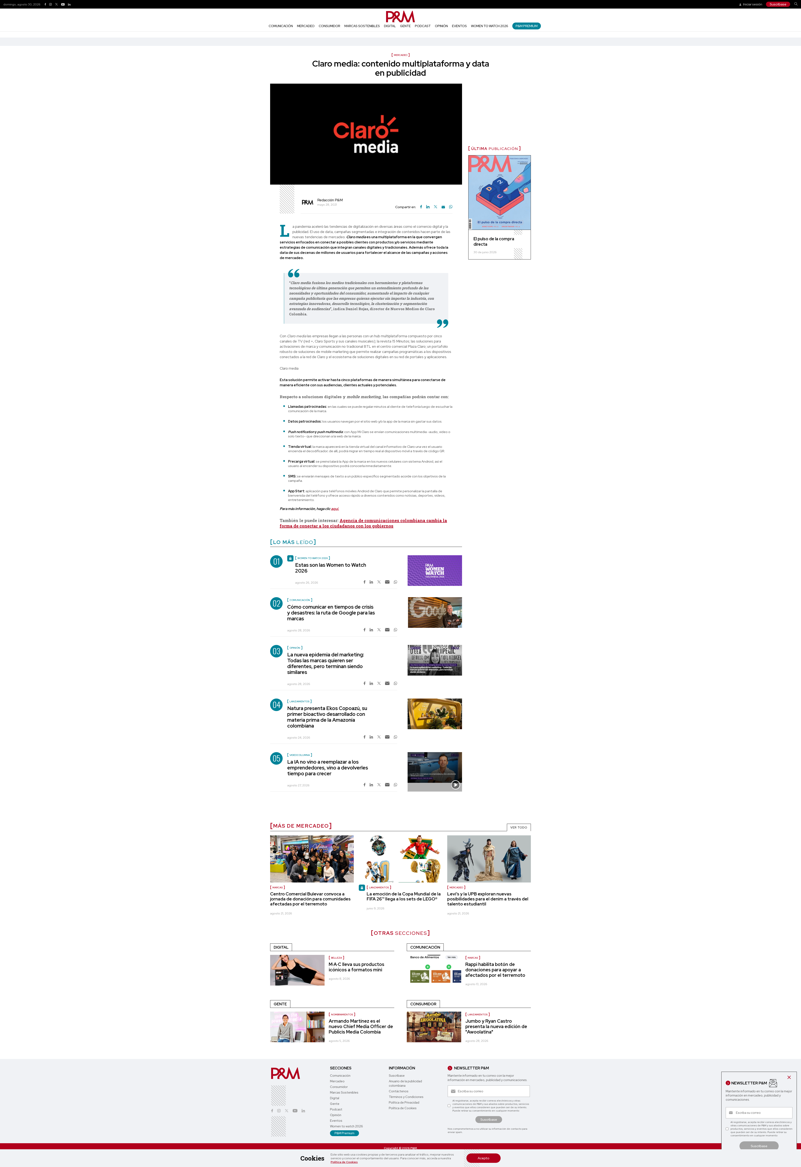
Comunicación (281, 26)
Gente (405, 26)
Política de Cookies (344, 1162)
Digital (390, 26)
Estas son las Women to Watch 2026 (330, 568)
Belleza (336, 957)
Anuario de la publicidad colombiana (405, 1083)
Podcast (423, 26)
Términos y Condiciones (406, 1097)
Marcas (277, 887)
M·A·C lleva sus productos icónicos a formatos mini (356, 967)
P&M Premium (527, 26)
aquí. (335, 508)
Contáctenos (398, 1091)
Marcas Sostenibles (362, 26)
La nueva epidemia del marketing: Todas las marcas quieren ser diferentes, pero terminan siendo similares (325, 663)
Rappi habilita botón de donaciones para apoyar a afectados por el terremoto (495, 969)
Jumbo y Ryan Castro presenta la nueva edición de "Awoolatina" (496, 1026)
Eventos (459, 26)
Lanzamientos (379, 887)
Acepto (483, 1158)
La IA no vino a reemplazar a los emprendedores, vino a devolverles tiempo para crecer (327, 768)
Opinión (441, 26)
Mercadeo (306, 26)
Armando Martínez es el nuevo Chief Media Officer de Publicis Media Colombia (361, 1026)
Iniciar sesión (752, 4)
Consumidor (329, 26)
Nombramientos (342, 1014)
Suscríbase (778, 4)
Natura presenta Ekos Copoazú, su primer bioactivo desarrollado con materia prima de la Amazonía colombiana (327, 717)
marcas (473, 957)
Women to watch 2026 (489, 26)
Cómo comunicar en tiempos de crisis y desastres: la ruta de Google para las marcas (331, 613)
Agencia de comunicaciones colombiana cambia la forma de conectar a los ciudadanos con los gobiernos (363, 523)
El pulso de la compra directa (494, 241)
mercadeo (456, 887)
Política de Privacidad (404, 1102)
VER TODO (518, 827)
